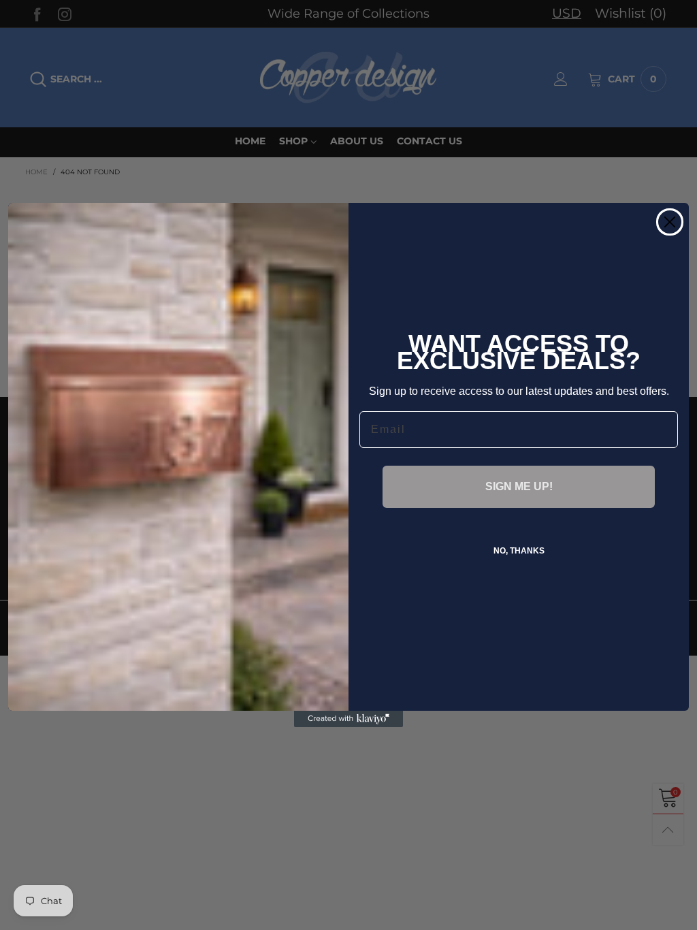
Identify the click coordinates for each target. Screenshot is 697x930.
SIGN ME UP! (519, 486)
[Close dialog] (670, 222)
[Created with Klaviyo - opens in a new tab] (348, 719)
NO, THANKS (519, 551)
